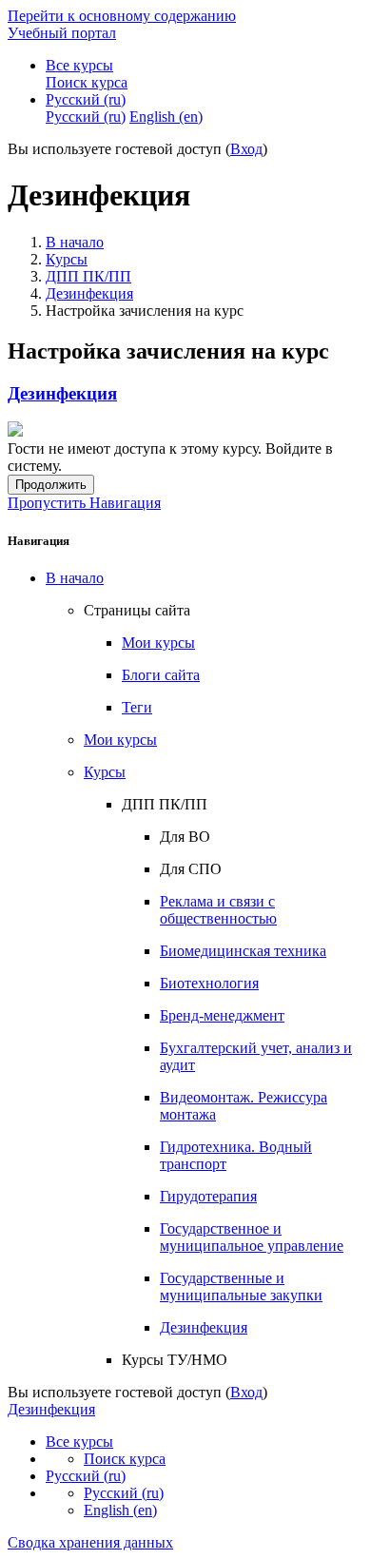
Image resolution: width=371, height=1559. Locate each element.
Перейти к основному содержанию (122, 16)
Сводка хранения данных (90, 1542)
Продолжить (51, 484)
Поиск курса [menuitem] (86, 82)
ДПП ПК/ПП (88, 276)
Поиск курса (125, 1459)
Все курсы (79, 65)
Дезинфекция (89, 293)
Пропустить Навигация (84, 503)
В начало (75, 242)
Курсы (67, 259)
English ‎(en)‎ (120, 1510)
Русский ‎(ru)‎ (86, 99)
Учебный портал (62, 33)
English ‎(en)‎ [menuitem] (166, 116)
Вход (246, 149)
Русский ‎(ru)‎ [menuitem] (86, 116)
